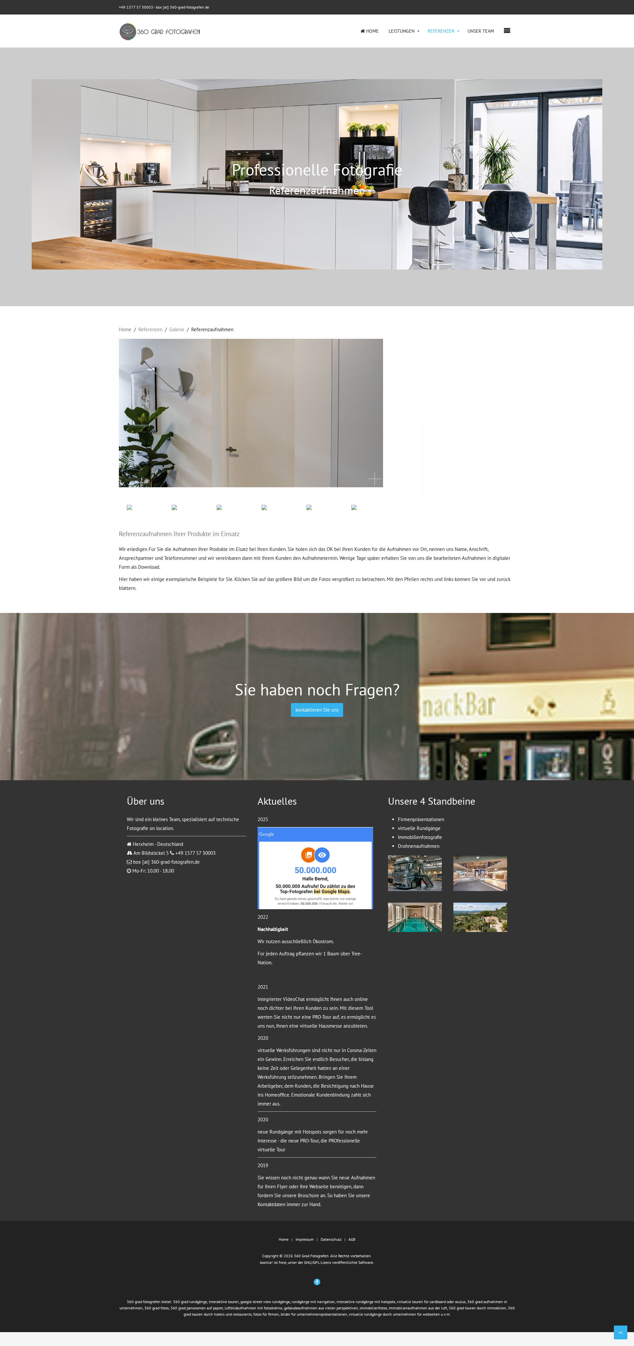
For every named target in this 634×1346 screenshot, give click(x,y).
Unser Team (481, 31)
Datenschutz (331, 1239)
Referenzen (441, 31)
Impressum (305, 1239)
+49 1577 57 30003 (136, 7)
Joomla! (266, 1262)
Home (372, 31)
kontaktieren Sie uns (317, 710)
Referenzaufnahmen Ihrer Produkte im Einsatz (179, 534)
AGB (351, 1239)
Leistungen (401, 31)
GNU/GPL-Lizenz (317, 1262)
